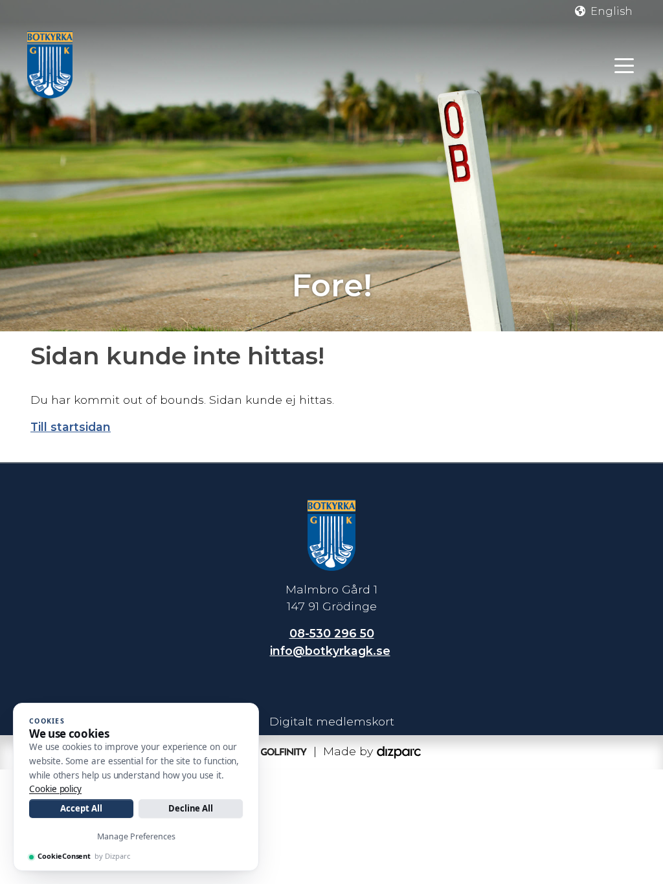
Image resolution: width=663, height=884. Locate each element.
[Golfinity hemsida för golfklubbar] (276, 751)
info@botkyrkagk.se (330, 650)
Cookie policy (55, 789)
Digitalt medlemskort (331, 721)
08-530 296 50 (331, 633)
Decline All (190, 808)
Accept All (81, 808)
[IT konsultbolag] (398, 751)
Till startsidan (70, 427)
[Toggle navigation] (624, 64)
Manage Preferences (136, 836)
